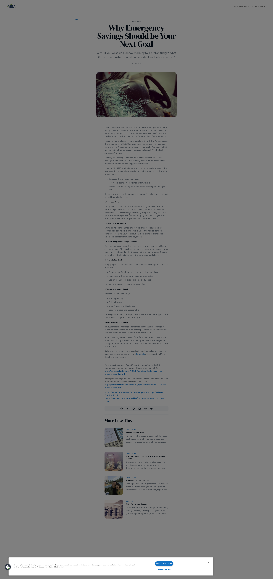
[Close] (208, 562)
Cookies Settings (164, 569)
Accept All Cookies (164, 564)
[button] (8, 567)
